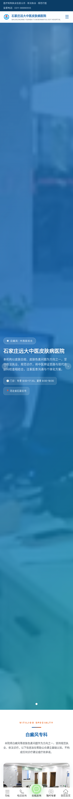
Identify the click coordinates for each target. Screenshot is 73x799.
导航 (7, 795)
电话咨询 (22, 795)
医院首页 (65, 795)
